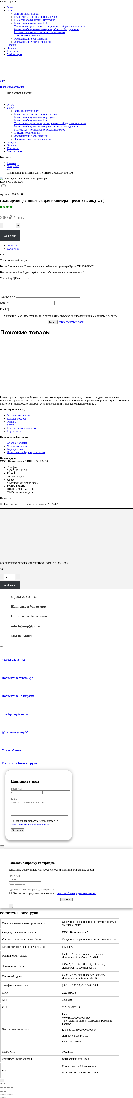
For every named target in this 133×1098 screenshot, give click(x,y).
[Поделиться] (4, 1094)
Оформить (18, 86)
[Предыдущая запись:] (1, 1097)
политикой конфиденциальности (30, 824)
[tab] (70, 245)
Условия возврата (17, 446)
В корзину (6, 86)
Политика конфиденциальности (26, 452)
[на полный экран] (8, 1094)
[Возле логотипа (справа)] (4, 1097)
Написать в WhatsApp (28, 606)
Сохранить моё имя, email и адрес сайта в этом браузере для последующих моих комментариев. (60, 315)
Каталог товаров (16, 418)
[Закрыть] (1, 646)
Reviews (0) (13, 248)
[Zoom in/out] (11, 1087)
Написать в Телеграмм (29, 616)
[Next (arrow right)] (4, 1091)
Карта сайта (14, 431)
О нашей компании (18, 415)
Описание (13, 245)
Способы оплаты (17, 442)
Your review (8, 296)
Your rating (7, 278)
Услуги (11, 424)
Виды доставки (16, 449)
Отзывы (11, 421)
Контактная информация (21, 427)
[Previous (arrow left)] (1, 1091)
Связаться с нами (21, 98)
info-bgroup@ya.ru (25, 626)
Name (4, 302)
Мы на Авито (21, 636)
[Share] (4, 1087)
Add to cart (10, 235)
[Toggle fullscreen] (8, 1087)
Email (4, 309)
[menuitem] (10, 7)
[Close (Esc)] (1, 1087)
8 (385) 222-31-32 (24, 597)
